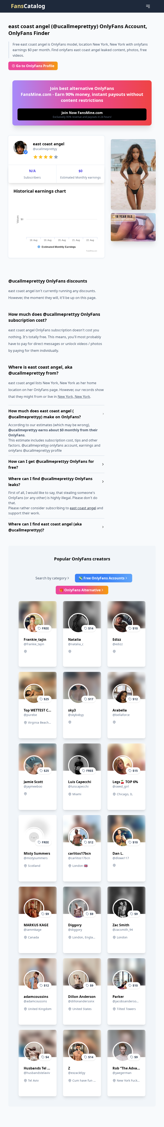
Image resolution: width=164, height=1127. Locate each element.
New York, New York (74, 396)
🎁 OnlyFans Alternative (80, 590)
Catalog (28, 6)
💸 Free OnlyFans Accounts (101, 578)
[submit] (82, 114)
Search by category (50, 578)
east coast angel (83, 508)
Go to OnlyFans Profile (35, 65)
